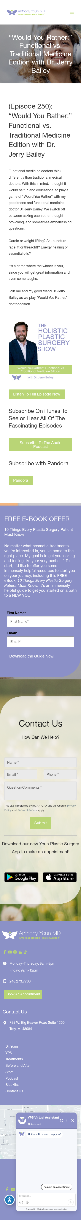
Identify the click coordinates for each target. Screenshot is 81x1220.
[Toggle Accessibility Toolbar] (9, 1200)
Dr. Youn (11, 1046)
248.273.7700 (20, 981)
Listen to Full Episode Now (36, 394)
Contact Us (14, 1091)
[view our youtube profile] (10, 952)
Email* (12, 633)
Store (9, 1072)
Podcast (11, 1078)
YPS (8, 1053)
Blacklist (12, 1084)
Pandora (20, 480)
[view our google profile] (20, 952)
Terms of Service (27, 810)
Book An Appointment (23, 994)
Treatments (14, 1059)
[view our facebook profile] (4, 952)
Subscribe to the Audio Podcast (40, 444)
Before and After (18, 1065)
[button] (37, 394)
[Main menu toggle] (72, 12)
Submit (40, 822)
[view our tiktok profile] (25, 952)
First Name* (16, 613)
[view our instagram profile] (15, 952)
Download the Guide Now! (31, 656)
